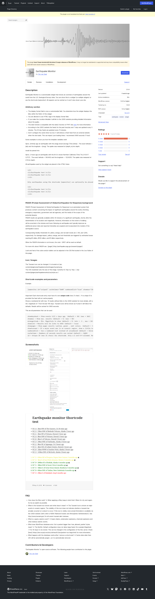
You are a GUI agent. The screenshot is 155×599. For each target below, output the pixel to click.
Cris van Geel (42, 74)
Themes (38, 575)
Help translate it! (90, 14)
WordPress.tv (69, 581)
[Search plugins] (26, 20)
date (75, 125)
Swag (95, 581)
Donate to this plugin (105, 188)
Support (127, 82)
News (8, 575)
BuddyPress (125, 581)
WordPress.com (126, 572)
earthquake (115, 117)
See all (127, 154)
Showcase (39, 572)
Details (29, 82)
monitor (122, 117)
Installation (49, 82)
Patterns (38, 581)
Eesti (25, 589)
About (9, 572)
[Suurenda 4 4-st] (91, 416)
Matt (123, 575)
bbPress (124, 578)
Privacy (9, 581)
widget (127, 117)
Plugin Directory (12, 9)
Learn (65, 572)
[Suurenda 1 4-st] (45, 350)
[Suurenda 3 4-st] (91, 350)
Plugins (38, 578)
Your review (102, 154)
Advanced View (103, 122)
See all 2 (127, 113)
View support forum (104, 170)
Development (61, 82)
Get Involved (96, 572)
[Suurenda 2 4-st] (68, 350)
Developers (67, 578)
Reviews (39, 82)
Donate (96, 578)
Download (125, 73)
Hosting (9, 578)
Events (95, 575)
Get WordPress (147, 3)
